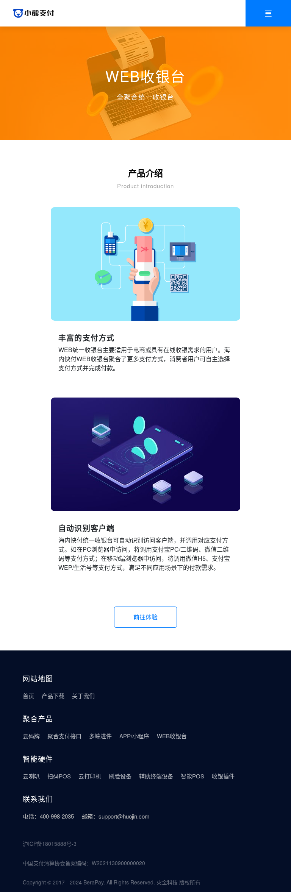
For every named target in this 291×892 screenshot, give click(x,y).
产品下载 (53, 696)
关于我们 (83, 696)
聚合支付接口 (64, 736)
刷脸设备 (120, 776)
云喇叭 (31, 776)
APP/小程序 (134, 736)
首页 (28, 696)
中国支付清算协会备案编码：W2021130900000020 (84, 863)
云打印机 (89, 776)
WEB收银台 (172, 736)
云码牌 (31, 736)
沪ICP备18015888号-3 (50, 843)
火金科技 (167, 882)
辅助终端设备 (156, 776)
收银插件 (223, 776)
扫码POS (59, 776)
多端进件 (100, 736)
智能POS (192, 776)
